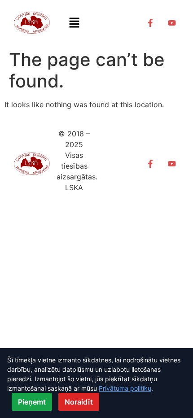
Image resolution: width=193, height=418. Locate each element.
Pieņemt (32, 401)
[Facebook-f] (150, 23)
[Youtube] (172, 23)
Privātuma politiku (125, 388)
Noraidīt (79, 401)
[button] (74, 22)
